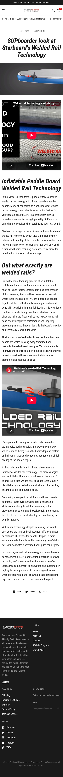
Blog (12, 19)
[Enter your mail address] (58, 708)
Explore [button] (5, 682)
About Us (37, 635)
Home (4, 19)
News (35, 631)
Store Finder (38, 650)
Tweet (32, 591)
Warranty (6, 704)
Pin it (44, 591)
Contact (36, 640)
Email (35, 702)
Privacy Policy (8, 709)
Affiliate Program (41, 645)
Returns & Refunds (10, 700)
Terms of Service (10, 714)
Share (19, 591)
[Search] (53, 10)
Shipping (6, 695)
